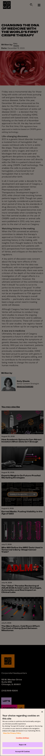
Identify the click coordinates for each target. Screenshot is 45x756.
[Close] (42, 711)
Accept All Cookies (22, 751)
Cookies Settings (22, 738)
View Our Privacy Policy (12, 733)
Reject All (22, 745)
